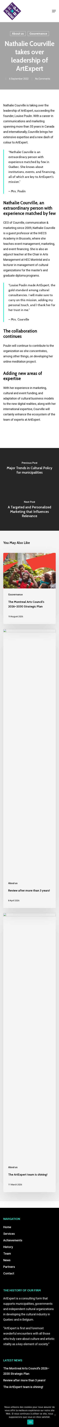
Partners (9, 1267)
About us (18, 33)
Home (7, 1227)
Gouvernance (38, 33)
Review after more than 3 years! (24, 1380)
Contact (8, 1273)
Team (7, 1253)
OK (30, 1422)
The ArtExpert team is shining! (23, 1387)
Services (9, 1233)
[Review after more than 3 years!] (29, 768)
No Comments (42, 78)
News (6, 1260)
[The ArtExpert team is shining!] (29, 1052)
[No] (55, 1415)
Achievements (12, 1240)
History (8, 1247)
